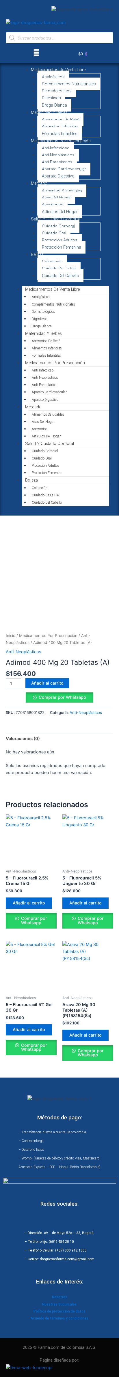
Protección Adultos (59, 240)
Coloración (52, 261)
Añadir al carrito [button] (29, 903)
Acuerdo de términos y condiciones (59, 1318)
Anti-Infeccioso (56, 148)
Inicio (10, 635)
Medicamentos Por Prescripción (61, 140)
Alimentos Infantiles (60, 126)
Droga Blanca (54, 105)
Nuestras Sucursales (59, 1304)
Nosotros (59, 1297)
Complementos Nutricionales (69, 84)
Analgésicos (53, 77)
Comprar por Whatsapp (62, 697)
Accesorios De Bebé (60, 119)
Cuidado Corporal (58, 226)
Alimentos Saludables (62, 190)
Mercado (39, 183)
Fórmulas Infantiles (59, 133)
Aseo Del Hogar (56, 197)
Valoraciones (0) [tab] (23, 738)
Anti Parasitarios (57, 162)
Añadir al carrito (47, 683)
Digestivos (51, 97)
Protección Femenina (61, 247)
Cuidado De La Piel (59, 268)
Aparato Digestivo (58, 176)
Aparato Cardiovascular (64, 169)
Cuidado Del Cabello (60, 275)
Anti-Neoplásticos (23, 651)
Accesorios (52, 204)
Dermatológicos (57, 91)
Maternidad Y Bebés (49, 112)
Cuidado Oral (54, 233)
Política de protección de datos (59, 1311)
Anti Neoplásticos (58, 155)
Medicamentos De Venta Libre (58, 69)
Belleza (37, 254)
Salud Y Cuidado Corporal (55, 219)
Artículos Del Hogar (60, 211)
